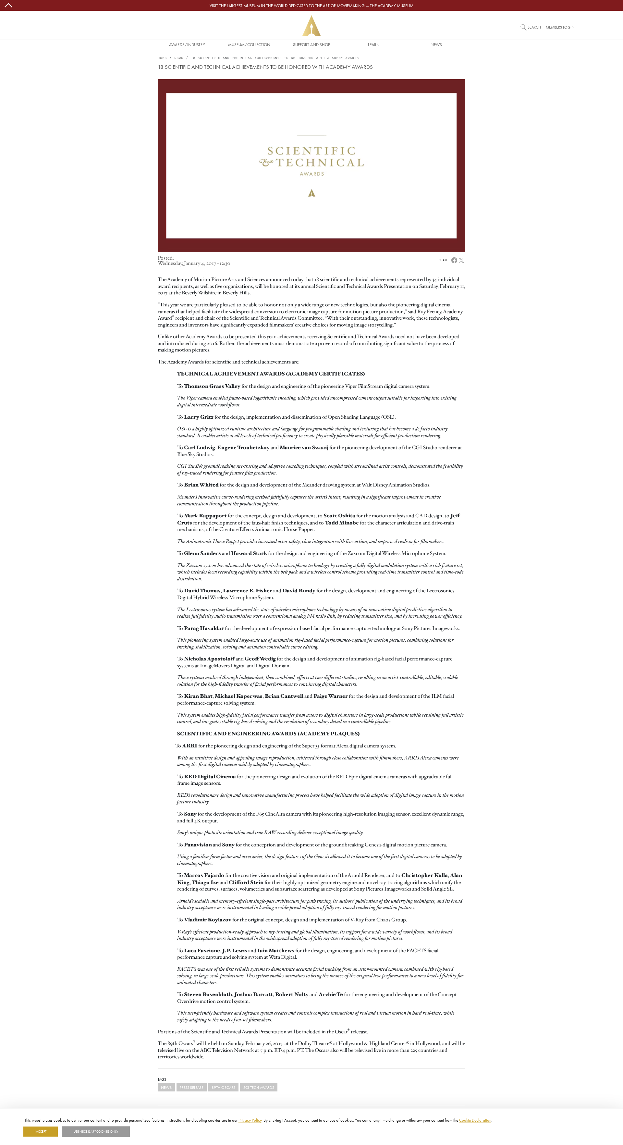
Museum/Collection (249, 44)
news (166, 1087)
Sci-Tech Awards (258, 1087)
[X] (461, 260)
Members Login (560, 27)
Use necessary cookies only (96, 1132)
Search (534, 27)
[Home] (311, 25)
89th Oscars (223, 1087)
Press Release (191, 1087)
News (436, 44)
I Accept (40, 1132)
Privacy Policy (250, 1120)
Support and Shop (311, 44)
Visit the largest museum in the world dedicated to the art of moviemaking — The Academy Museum (311, 5)
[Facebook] (454, 260)
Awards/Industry (187, 44)
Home (162, 58)
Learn (374, 44)
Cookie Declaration (475, 1120)
